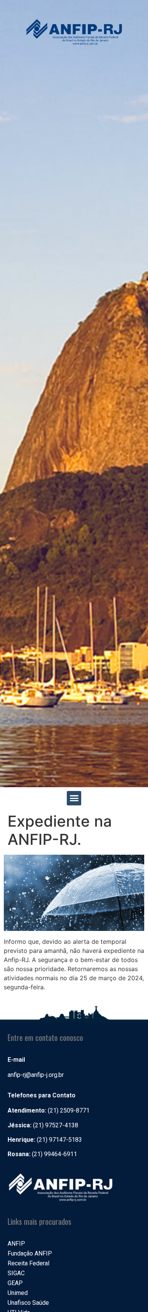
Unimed (18, 1292)
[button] (74, 798)
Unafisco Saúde (28, 1302)
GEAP (15, 1283)
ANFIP (16, 1243)
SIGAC (16, 1273)
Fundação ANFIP (30, 1253)
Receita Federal (28, 1263)
